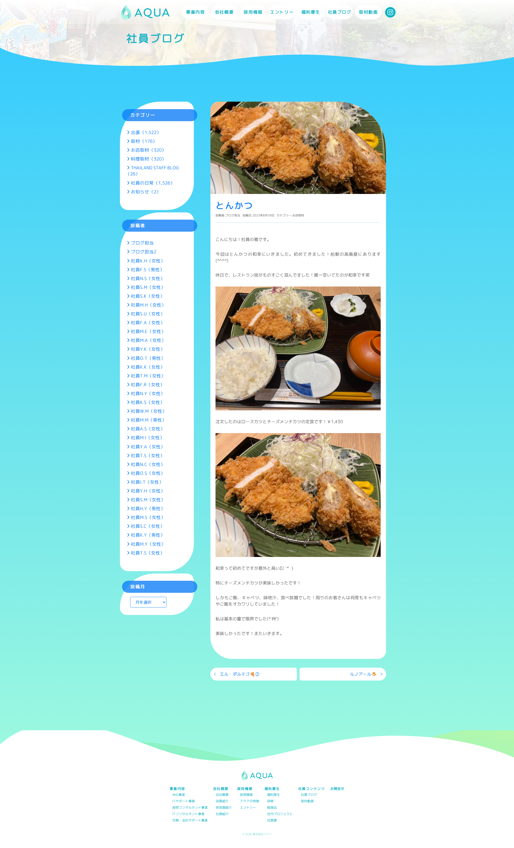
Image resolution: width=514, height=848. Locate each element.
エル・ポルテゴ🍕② (239, 674)
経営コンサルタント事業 (190, 807)
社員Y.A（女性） (148, 447)
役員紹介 (222, 801)
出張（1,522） (146, 132)
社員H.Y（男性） (148, 508)
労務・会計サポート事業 (190, 820)
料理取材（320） (148, 159)
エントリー (282, 12)
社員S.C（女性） (148, 526)
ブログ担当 (232, 215)
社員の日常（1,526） (153, 183)
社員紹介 (222, 814)
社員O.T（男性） (148, 358)
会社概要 (222, 795)
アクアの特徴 (249, 801)
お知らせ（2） (146, 192)
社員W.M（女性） (149, 411)
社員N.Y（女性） (148, 393)
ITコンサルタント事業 (188, 814)
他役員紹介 (224, 807)
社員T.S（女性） (148, 455)
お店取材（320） (148, 150)
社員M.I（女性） (147, 437)
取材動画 (368, 12)
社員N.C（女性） (148, 464)
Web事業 (178, 795)
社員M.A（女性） (148, 340)
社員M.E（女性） (148, 331)
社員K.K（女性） (148, 367)
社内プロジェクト (280, 814)
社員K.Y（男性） (148, 535)
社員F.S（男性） (147, 269)
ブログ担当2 (143, 252)
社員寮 (272, 820)
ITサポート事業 (183, 801)
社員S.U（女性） (148, 314)
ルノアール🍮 (363, 674)
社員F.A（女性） (148, 322)
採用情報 (246, 795)
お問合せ (337, 788)
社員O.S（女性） (148, 473)
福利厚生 (273, 795)
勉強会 (272, 807)
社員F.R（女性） (148, 384)
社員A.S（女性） (148, 429)
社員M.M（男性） (149, 420)
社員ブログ (340, 12)
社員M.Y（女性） (148, 544)
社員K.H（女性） (148, 261)
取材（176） (144, 141)
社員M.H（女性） (148, 305)
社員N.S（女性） (148, 278)
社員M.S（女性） (148, 517)
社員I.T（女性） (147, 482)
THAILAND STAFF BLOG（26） (152, 171)
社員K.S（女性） (148, 402)
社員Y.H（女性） (148, 491)
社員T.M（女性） (148, 376)
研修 (270, 801)
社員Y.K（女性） (148, 349)
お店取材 (298, 215)
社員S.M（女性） (148, 287)
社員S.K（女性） (148, 296)
